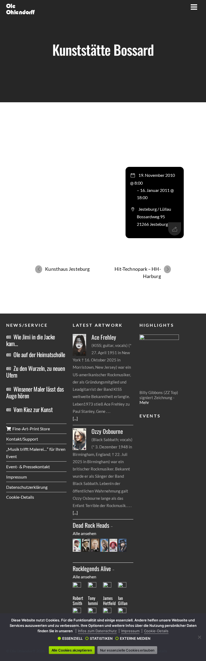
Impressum (16, 476)
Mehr (144, 402)
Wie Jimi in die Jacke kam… (30, 340)
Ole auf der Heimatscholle (39, 354)
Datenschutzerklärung (26, 487)
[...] (75, 418)
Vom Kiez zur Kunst (33, 409)
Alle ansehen (84, 533)
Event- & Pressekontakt (28, 466)
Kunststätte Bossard (103, 49)
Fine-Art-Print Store (31, 428)
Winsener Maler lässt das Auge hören (35, 392)
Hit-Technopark (138, 272)
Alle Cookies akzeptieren (72, 650)
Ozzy (107, 431)
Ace (103, 337)
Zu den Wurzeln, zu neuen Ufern (35, 371)
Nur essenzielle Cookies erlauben (127, 650)
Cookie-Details (20, 497)
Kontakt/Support (22, 438)
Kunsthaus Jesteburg (67, 269)
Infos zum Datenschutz (97, 631)
